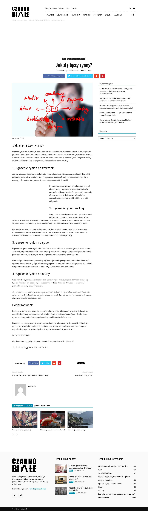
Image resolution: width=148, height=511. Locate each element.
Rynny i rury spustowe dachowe (76, 59)
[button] (133, 15)
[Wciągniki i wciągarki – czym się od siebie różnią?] (61, 491)
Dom (64, 59)
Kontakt (74, 8)
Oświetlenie (62, 15)
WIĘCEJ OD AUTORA (42, 406)
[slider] (19, 347)
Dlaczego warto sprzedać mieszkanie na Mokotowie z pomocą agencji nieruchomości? (116, 107)
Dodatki (50, 15)
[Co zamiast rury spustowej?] (24, 419)
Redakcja (64, 71)
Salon (107, 15)
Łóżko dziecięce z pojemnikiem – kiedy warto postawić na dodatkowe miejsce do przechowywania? (116, 91)
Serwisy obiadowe (105, 473)
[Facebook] (130, 8)
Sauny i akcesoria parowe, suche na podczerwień (116, 494)
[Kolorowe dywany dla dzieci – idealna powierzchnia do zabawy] (61, 468)
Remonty (75, 15)
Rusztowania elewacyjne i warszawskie (112, 466)
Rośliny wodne (103, 497)
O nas (67, 8)
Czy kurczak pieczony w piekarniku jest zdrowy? (30, 375)
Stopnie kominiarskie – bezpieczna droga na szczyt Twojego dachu (116, 114)
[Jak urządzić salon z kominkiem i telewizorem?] (61, 480)
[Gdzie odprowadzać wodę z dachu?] (52, 419)
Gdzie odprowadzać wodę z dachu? (52, 430)
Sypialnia (98, 15)
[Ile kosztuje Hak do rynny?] (80, 419)
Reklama (61, 8)
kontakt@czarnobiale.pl (37, 489)
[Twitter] (134, 8)
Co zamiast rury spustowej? (21, 430)
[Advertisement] (74, 40)
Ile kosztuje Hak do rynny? (76, 430)
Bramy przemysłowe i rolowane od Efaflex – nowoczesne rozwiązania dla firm (116, 121)
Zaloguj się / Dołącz (51, 8)
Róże (100, 487)
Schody (101, 490)
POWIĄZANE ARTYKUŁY (23, 406)
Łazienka (118, 15)
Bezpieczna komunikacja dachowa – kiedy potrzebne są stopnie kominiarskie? (115, 99)
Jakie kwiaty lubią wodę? (83, 375)
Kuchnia (86, 15)
